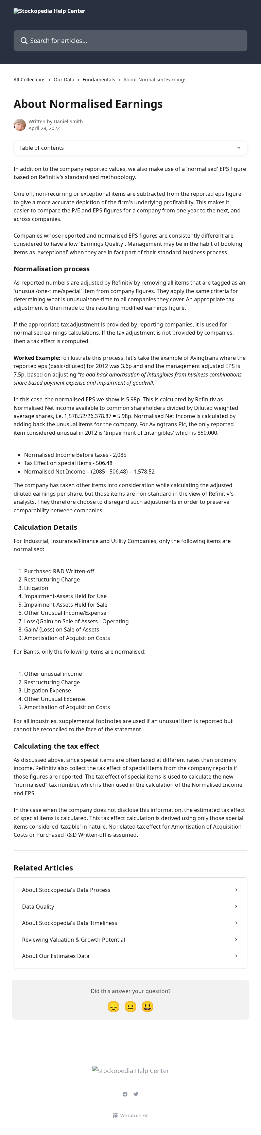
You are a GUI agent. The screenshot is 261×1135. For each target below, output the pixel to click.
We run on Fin (134, 1115)
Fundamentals (99, 79)
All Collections (30, 79)
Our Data (64, 79)
